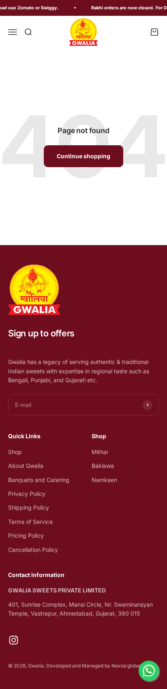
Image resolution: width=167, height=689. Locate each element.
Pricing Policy (26, 535)
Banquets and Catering (38, 479)
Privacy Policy (26, 493)
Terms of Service (30, 521)
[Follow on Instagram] (13, 640)
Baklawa (103, 465)
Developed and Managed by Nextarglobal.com (99, 666)
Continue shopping (83, 156)
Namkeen (104, 479)
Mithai (100, 451)
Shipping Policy (28, 507)
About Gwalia (25, 465)
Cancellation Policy (33, 549)
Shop (15, 451)
